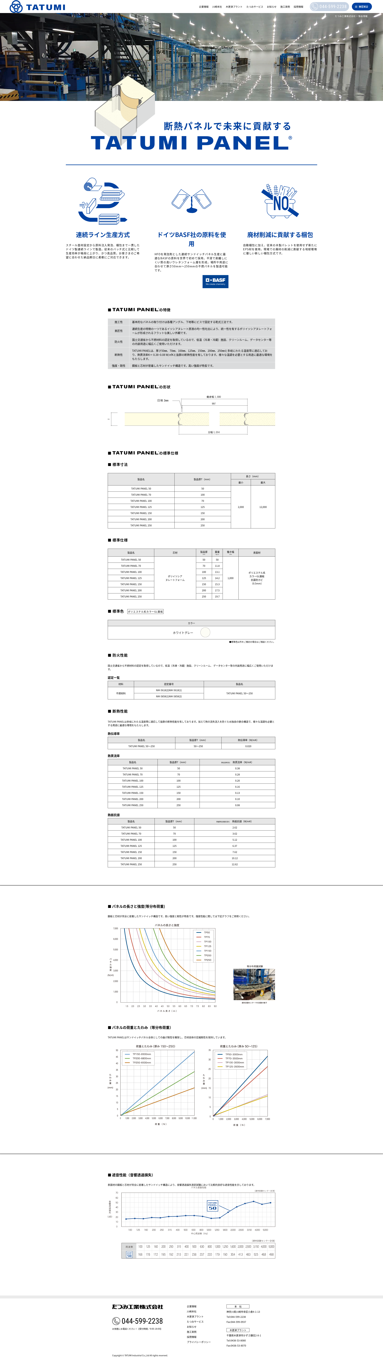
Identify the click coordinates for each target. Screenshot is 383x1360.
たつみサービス (254, 6)
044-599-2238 (333, 6)
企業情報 (204, 6)
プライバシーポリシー (199, 1342)
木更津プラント (234, 6)
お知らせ (271, 6)
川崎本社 (217, 6)
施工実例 (285, 6)
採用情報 (298, 6)
